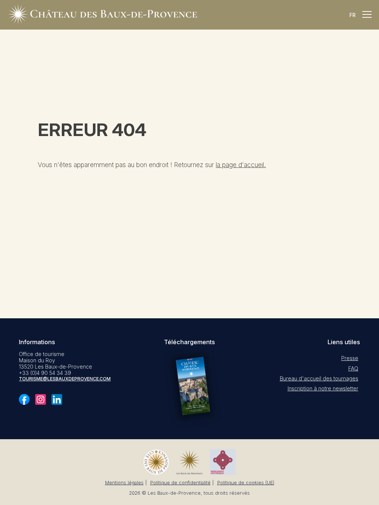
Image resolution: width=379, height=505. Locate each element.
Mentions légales (124, 482)
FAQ (353, 368)
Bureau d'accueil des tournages (319, 378)
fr (352, 15)
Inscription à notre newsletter (323, 388)
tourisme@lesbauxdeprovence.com (65, 379)
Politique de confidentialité (180, 482)
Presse (349, 358)
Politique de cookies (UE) (245, 482)
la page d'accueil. (241, 165)
